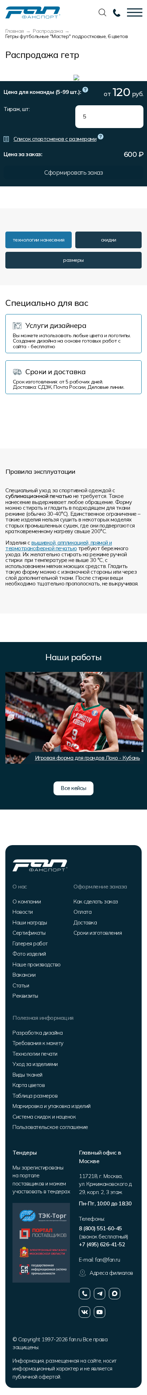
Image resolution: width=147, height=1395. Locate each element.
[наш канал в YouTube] (99, 1312)
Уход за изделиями (35, 1064)
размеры (73, 260)
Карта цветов (28, 1085)
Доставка (85, 922)
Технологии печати (34, 1053)
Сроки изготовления (98, 932)
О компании (26, 901)
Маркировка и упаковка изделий (51, 1106)
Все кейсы (73, 788)
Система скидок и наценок (44, 1116)
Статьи (20, 985)
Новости (22, 911)
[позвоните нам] (84, 1293)
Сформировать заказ (73, 172)
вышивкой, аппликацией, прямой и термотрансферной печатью (58, 545)
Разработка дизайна (37, 1032)
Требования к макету (38, 1043)
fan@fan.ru (107, 1259)
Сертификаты (29, 932)
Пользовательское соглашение (50, 1127)
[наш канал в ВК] (84, 1312)
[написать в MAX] (114, 1293)
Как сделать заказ (96, 901)
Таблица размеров (34, 1095)
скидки (108, 240)
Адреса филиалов (111, 1272)
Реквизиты (25, 995)
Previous (10, 717)
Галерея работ (30, 943)
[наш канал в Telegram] (99, 1293)
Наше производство (36, 964)
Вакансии (23, 974)
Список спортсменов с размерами (55, 139)
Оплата (82, 911)
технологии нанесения (39, 240)
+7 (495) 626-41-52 (102, 1244)
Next (134, 717)
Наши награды (29, 922)
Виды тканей (27, 1074)
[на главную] (32, 12)
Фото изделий (29, 953)
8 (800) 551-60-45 (100, 1228)
